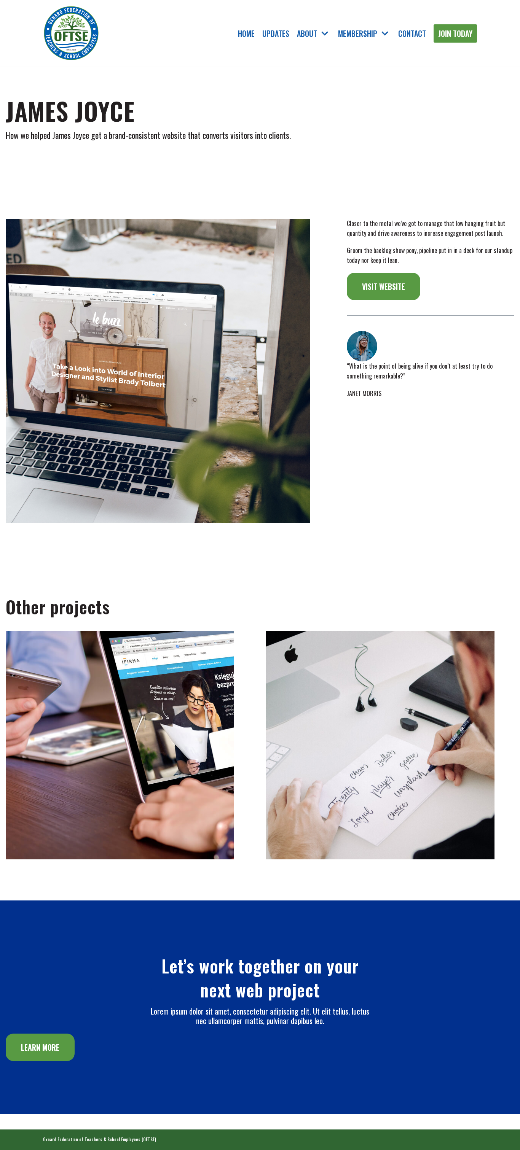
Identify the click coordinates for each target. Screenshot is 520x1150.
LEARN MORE (40, 1047)
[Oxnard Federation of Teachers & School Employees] (71, 33)
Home (246, 33)
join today (455, 33)
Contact (412, 33)
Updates (275, 33)
